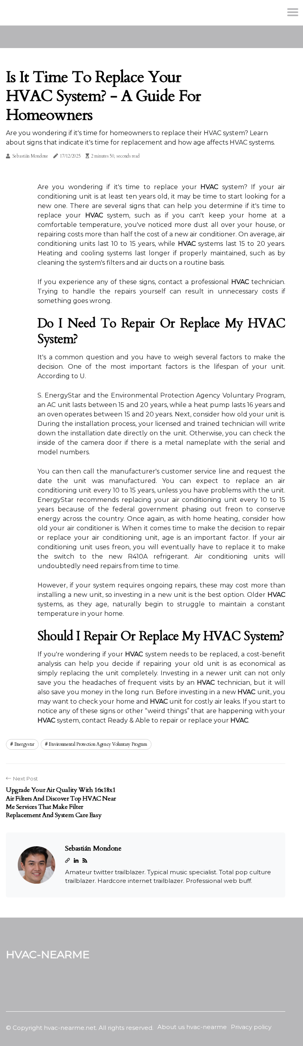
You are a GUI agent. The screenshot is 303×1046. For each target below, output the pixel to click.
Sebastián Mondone (30, 156)
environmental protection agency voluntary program (98, 744)
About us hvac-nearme (192, 1027)
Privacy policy (251, 1027)
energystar (24, 744)
